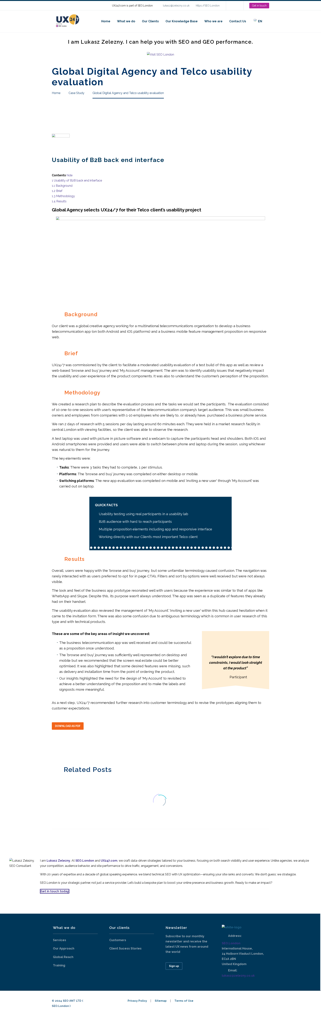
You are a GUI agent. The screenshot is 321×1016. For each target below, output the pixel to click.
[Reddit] (82, 747)
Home (105, 21)
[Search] (269, 21)
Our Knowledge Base (182, 21)
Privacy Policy (137, 1000)
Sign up (174, 966)
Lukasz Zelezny (58, 860)
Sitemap (161, 1000)
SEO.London (231, 943)
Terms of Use (183, 1000)
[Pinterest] (65, 747)
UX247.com (109, 860)
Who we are (213, 21)
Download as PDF (67, 726)
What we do (126, 21)
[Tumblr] (70, 747)
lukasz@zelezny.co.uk (176, 5)
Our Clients (150, 21)
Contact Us (237, 21)
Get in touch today (54, 891)
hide (69, 175)
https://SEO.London (208, 5)
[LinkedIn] (234, 5)
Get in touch (259, 5)
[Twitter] (59, 747)
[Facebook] (54, 747)
